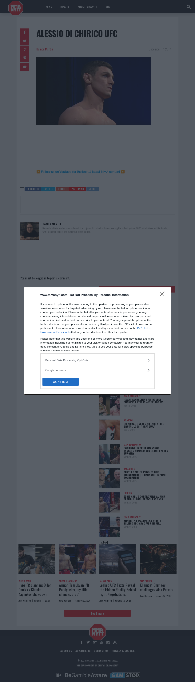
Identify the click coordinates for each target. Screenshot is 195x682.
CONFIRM (60, 381)
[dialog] (97, 341)
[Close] (163, 295)
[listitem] (97, 360)
